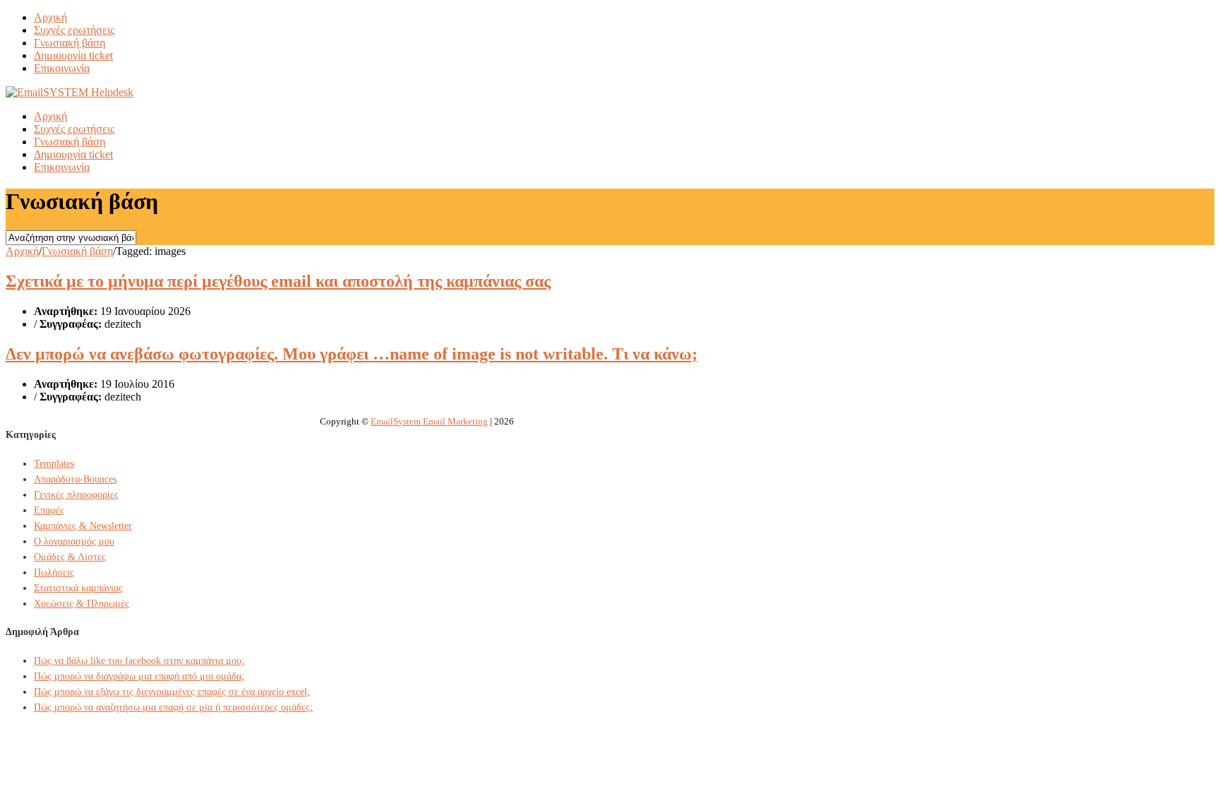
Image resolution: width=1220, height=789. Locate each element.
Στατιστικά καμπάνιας (78, 588)
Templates (54, 463)
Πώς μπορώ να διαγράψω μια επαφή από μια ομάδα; (139, 676)
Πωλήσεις (54, 572)
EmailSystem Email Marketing (429, 421)
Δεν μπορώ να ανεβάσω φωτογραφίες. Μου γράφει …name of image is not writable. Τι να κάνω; (352, 354)
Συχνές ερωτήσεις (74, 30)
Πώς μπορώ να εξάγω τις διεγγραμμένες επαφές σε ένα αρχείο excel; (172, 692)
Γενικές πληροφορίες (76, 495)
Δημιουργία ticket (73, 55)
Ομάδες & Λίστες (70, 557)
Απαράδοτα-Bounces (75, 479)
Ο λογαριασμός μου (74, 541)
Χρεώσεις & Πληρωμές (81, 603)
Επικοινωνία (62, 68)
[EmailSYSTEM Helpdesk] (69, 92)
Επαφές (49, 510)
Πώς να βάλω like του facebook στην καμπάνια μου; (139, 660)
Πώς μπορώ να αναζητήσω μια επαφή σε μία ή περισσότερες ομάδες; (173, 707)
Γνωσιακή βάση (69, 43)
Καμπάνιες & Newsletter (83, 526)
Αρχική (50, 17)
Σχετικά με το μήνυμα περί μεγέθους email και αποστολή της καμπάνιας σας (278, 281)
